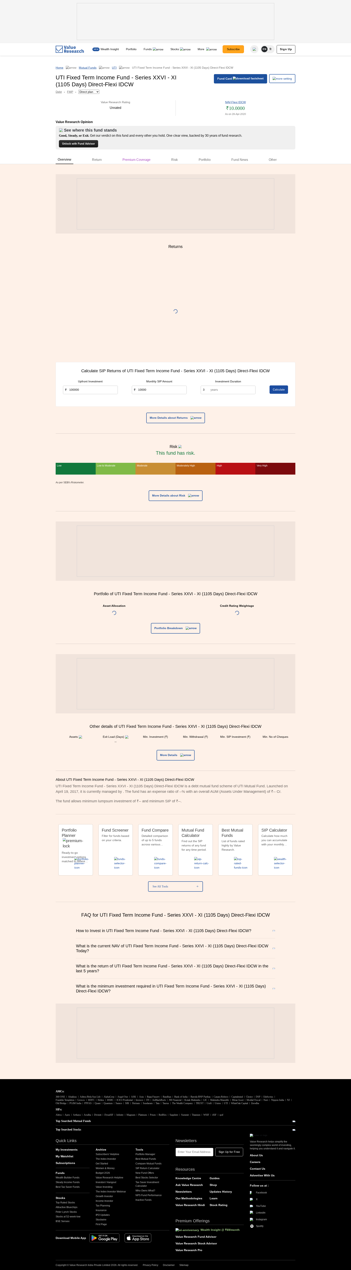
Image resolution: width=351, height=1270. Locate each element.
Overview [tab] (64, 159)
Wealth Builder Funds (67, 1177)
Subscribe (233, 49)
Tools (139, 1149)
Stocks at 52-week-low (68, 1216)
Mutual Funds (87, 67)
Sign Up (286, 49)
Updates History (221, 1191)
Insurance (101, 1210)
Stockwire (101, 1219)
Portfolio (131, 49)
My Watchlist (64, 1156)
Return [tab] (97, 159)
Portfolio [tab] (205, 159)
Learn (214, 1198)
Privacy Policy (150, 1265)
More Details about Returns (169, 417)
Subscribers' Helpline (107, 1154)
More (201, 49)
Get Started (102, 1163)
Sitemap (183, 1265)
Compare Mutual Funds (148, 1163)
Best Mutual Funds (145, 1158)
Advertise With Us (262, 1175)
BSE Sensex (62, 1221)
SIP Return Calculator (147, 1168)
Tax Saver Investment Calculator (147, 1184)
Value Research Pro (189, 1250)
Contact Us (257, 1168)
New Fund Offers (144, 1173)
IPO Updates (103, 1215)
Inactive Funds (143, 1200)
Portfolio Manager (145, 1154)
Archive (101, 1149)
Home (59, 67)
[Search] (254, 49)
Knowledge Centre (188, 1178)
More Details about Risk (169, 495)
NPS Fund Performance (148, 1195)
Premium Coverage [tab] (136, 159)
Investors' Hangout (106, 1182)
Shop (213, 1185)
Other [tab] (273, 159)
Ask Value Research (189, 1185)
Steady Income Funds (68, 1182)
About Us (256, 1155)
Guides (215, 1178)
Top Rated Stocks (65, 1202)
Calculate (279, 389)
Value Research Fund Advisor (196, 1236)
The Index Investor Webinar (111, 1191)
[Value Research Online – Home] (70, 49)
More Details (169, 755)
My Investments (67, 1149)
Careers (255, 1162)
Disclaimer (169, 1265)
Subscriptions (65, 1163)
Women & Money (105, 1168)
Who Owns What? (145, 1190)
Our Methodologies (189, 1198)
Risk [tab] (174, 159)
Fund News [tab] (239, 159)
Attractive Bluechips (66, 1207)
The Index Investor (106, 1158)
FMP (70, 91)
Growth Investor (104, 1196)
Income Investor (104, 1201)
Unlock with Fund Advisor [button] (78, 143)
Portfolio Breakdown (169, 628)
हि (271, 49)
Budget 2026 (103, 1173)
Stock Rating (219, 1205)
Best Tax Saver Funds (68, 1187)
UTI (114, 67)
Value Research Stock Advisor (196, 1243)
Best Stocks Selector (146, 1177)
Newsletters (184, 1191)
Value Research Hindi (190, 1205)
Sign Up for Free (229, 1151)
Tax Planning (103, 1205)
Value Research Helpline (109, 1177)
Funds (148, 49)
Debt (59, 91)
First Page (101, 1224)
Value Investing (104, 1187)
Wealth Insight (110, 49)
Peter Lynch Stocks (66, 1212)
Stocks (174, 49)
